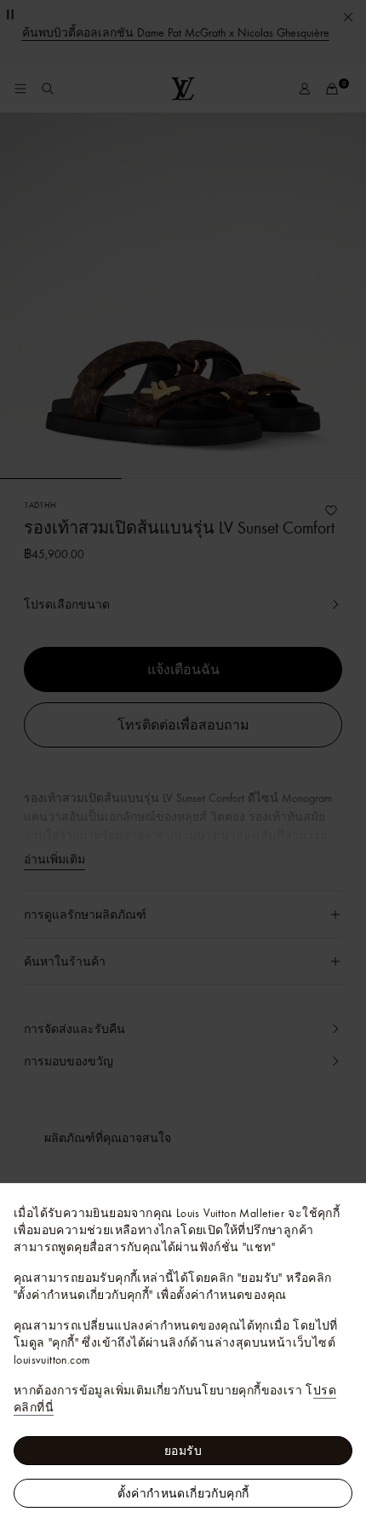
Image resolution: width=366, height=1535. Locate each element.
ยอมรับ (183, 1450)
